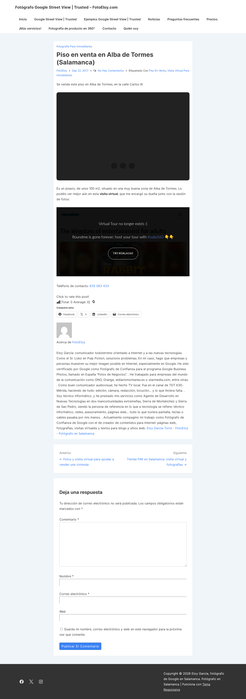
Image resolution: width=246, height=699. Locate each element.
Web (62, 611)
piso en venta (157, 70)
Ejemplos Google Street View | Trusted (112, 19)
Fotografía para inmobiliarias (74, 46)
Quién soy (131, 28)
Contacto (109, 28)
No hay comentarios (111, 70)
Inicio (23, 19)
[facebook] (21, 682)
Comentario (69, 519)
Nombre (65, 576)
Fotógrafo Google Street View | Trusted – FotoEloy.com (66, 7)
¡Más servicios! (30, 28)
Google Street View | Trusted (55, 19)
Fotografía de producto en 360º (72, 28)
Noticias (154, 19)
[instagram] (41, 682)
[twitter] (31, 682)
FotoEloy (78, 342)
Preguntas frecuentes (183, 19)
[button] (114, 165)
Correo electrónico (73, 594)
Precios (212, 19)
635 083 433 (99, 286)
